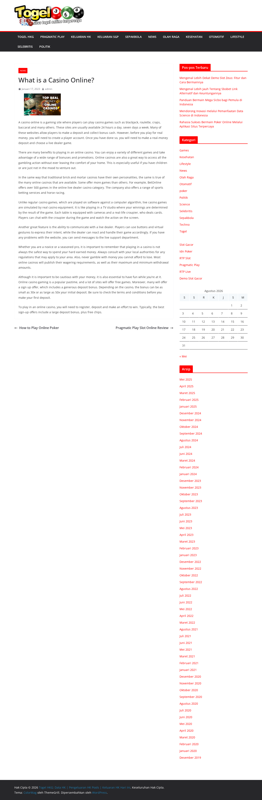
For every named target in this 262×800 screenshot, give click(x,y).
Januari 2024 (188, 474)
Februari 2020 (189, 744)
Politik (44, 46)
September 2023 (191, 501)
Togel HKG (26, 37)
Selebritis (25, 46)
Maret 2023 (187, 541)
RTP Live (185, 272)
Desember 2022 (190, 562)
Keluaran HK (81, 37)
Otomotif (216, 37)
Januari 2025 (188, 406)
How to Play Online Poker (39, 328)
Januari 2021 (188, 670)
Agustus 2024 (189, 440)
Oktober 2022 (189, 575)
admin (48, 89)
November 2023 (190, 487)
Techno (185, 224)
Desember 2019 (190, 757)
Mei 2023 (186, 528)
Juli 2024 (185, 447)
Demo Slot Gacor (191, 278)
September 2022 (191, 582)
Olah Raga (171, 37)
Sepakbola (133, 37)
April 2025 (186, 386)
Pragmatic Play (52, 37)
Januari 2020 (188, 751)
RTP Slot (185, 258)
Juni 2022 (186, 602)
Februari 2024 (189, 467)
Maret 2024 (187, 460)
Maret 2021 (187, 656)
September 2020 (191, 697)
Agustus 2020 (189, 703)
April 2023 (186, 535)
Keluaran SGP (108, 37)
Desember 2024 (190, 413)
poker (183, 191)
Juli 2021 (185, 636)
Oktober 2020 (189, 690)
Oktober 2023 (189, 494)
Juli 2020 (185, 710)
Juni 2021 (186, 643)
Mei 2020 (186, 724)
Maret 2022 (187, 622)
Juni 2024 (186, 454)
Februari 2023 (189, 548)
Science (185, 204)
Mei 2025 (186, 379)
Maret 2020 (187, 737)
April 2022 (186, 616)
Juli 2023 (185, 514)
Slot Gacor (186, 245)
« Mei (183, 356)
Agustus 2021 (189, 629)
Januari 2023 (188, 555)
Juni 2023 (186, 521)
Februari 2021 (189, 663)
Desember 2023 (190, 481)
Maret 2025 (187, 393)
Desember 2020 (190, 676)
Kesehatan (194, 37)
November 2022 (190, 568)
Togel (183, 231)
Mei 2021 (186, 649)
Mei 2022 (186, 609)
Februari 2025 (189, 400)
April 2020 (186, 730)
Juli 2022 (185, 595)
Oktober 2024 (189, 427)
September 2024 (191, 433)
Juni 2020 (186, 717)
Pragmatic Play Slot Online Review (142, 328)
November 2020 (190, 683)
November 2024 (190, 420)
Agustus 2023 (189, 508)
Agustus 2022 (189, 589)
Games (184, 150)
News (152, 37)
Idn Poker (186, 251)
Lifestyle (237, 37)
